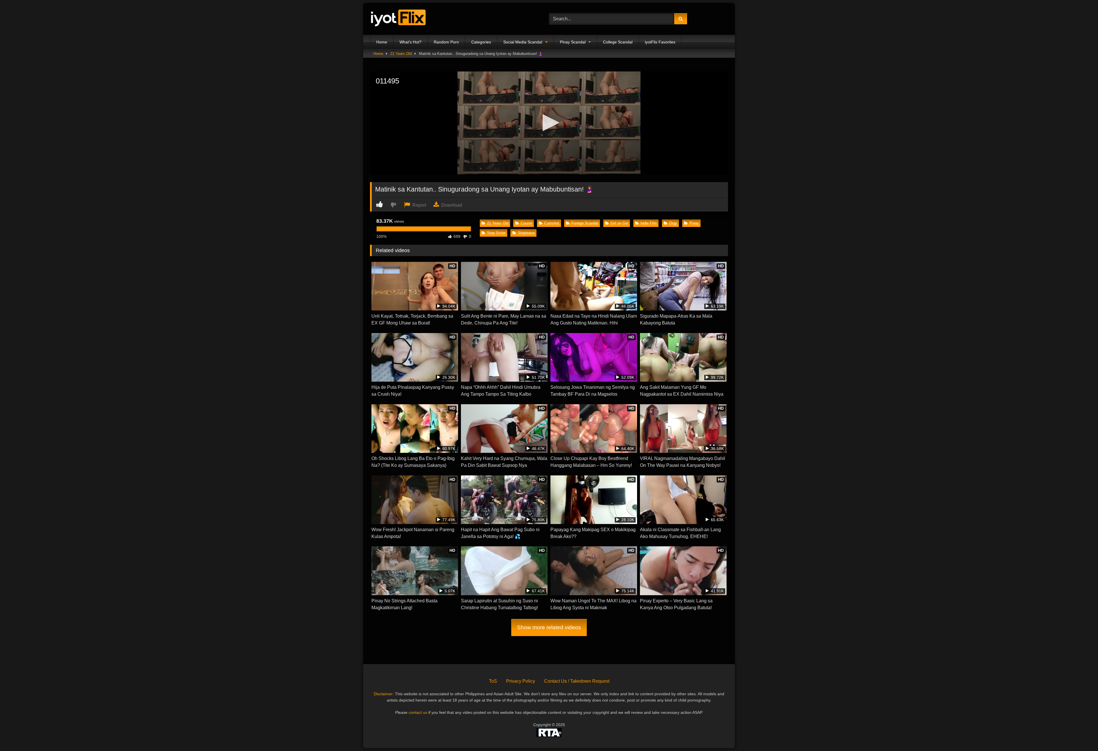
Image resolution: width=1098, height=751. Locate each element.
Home (381, 42)
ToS (493, 681)
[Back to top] (1080, 734)
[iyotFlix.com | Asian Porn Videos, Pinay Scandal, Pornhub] (398, 19)
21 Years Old (401, 53)
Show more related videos (549, 627)
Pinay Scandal (573, 42)
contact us (418, 712)
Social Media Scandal (522, 42)
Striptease (526, 233)
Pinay (694, 223)
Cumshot (551, 223)
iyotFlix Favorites (660, 42)
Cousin (526, 223)
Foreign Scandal (584, 223)
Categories (481, 42)
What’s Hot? (410, 42)
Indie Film (648, 223)
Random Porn (446, 42)
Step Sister (496, 233)
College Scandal (617, 42)
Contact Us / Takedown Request (576, 681)
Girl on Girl (619, 223)
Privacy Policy (520, 681)
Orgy (673, 223)
